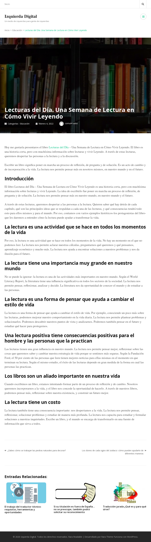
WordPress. (132, 536)
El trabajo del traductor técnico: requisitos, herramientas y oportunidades (23, 509)
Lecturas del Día (59, 147)
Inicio (7, 3)
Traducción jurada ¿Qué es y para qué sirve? (124, 508)
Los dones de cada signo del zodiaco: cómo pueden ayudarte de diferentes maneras (112, 452)
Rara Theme (107, 536)
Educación (24, 123)
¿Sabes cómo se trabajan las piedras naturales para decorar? (37, 450)
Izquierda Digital (21, 16)
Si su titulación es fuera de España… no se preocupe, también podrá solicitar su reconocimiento (74, 509)
